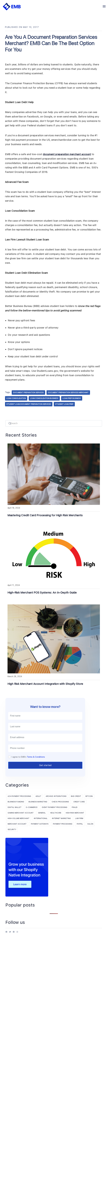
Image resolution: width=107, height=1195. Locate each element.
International (41, 818)
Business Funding (16, 802)
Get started (45, 765)
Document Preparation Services (28, 392)
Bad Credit (76, 796)
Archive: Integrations (56, 796)
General (42, 813)
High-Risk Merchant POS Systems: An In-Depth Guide (42, 592)
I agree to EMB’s (28, 757)
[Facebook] (6, 933)
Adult (38, 796)
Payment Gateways (39, 824)
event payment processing (54, 807)
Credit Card (79, 802)
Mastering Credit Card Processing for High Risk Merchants (45, 515)
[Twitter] (10, 933)
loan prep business (72, 398)
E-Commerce (31, 807)
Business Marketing (38, 802)
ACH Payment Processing (19, 796)
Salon (90, 824)
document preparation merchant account (67, 154)
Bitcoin (89, 796)
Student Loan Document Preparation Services (28, 404)
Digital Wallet (14, 807)
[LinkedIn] (14, 933)
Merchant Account (17, 824)
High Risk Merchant (75, 813)
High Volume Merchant (18, 818)
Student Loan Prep (64, 404)
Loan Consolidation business (44, 398)
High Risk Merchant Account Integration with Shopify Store (45, 683)
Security (12, 829)
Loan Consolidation (16, 398)
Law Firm (79, 818)
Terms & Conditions (36, 757)
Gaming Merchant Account (21, 813)
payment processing (62, 824)
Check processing (60, 802)
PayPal (80, 824)
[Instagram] (17, 933)
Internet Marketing (61, 818)
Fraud (74, 807)
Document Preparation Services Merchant (68, 392)
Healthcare (55, 813)
